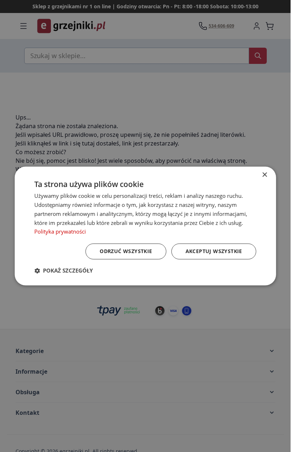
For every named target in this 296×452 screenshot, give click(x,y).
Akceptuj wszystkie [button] (214, 251)
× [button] (264, 175)
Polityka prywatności (60, 231)
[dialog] (145, 225)
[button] (63, 271)
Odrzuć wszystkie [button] (126, 251)
